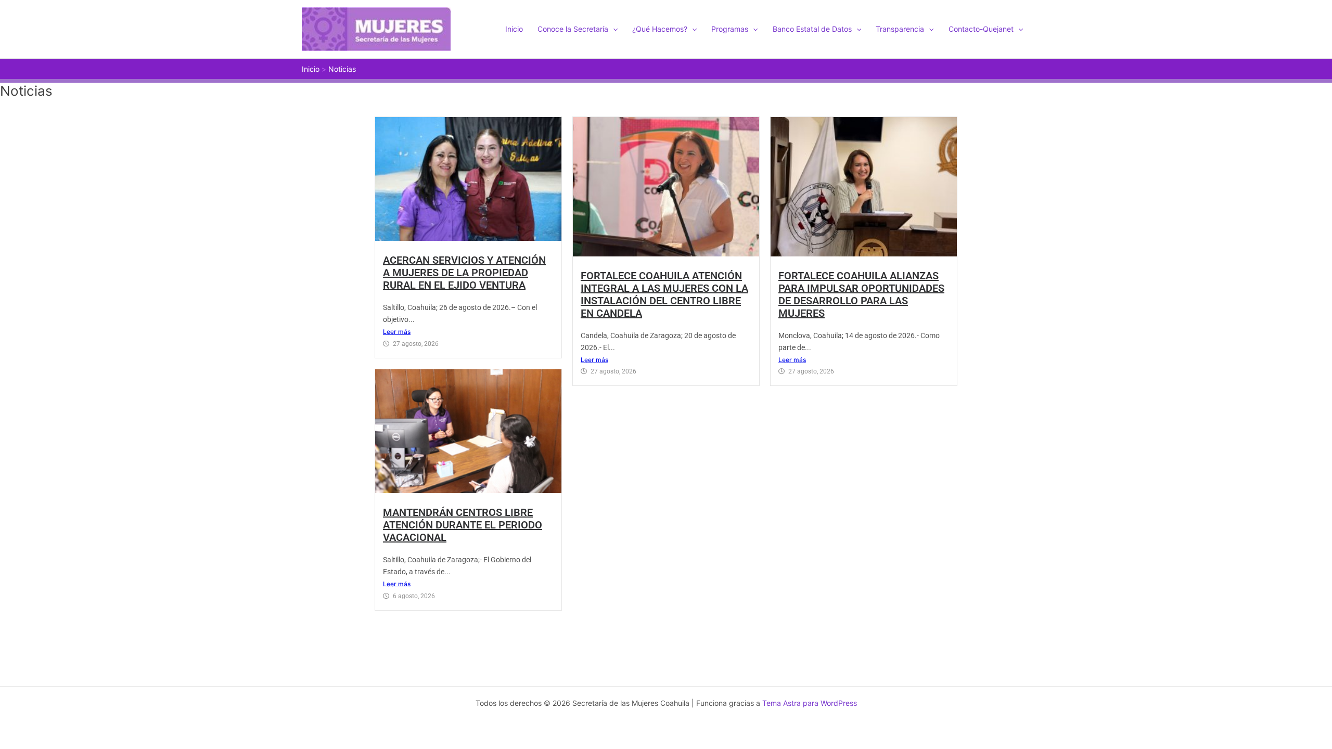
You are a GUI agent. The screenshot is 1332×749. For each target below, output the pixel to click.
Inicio (514, 28)
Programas (729, 28)
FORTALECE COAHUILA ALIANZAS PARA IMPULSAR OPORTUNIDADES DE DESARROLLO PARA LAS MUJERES (861, 294)
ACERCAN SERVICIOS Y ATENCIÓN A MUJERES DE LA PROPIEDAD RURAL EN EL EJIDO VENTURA (464, 272)
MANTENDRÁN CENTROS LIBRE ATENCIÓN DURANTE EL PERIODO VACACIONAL (462, 525)
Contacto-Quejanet (981, 28)
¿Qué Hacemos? (659, 28)
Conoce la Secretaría (572, 28)
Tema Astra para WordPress (809, 703)
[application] (613, 29)
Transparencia (900, 28)
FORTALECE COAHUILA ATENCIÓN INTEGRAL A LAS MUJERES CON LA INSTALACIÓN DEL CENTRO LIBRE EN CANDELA (664, 294)
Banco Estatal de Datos (812, 28)
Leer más (397, 331)
